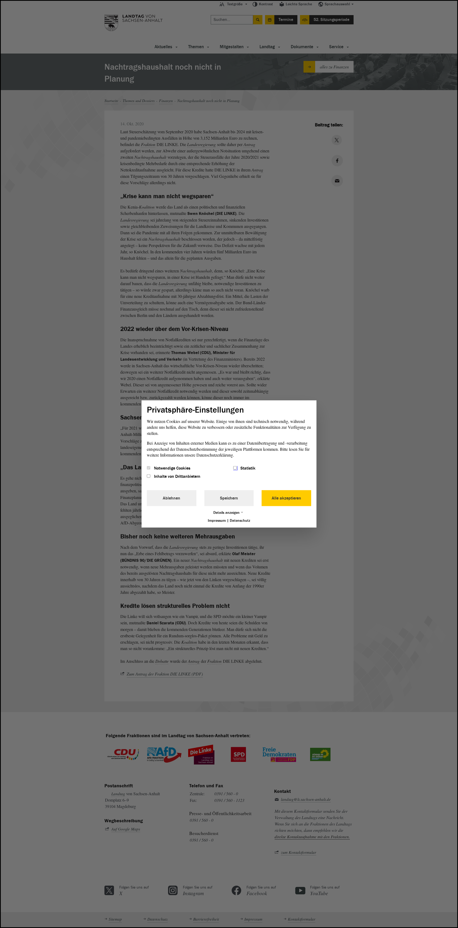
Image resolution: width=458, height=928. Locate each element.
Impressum (217, 520)
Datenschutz (240, 520)
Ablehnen (171, 498)
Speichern (229, 498)
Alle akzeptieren (286, 498)
